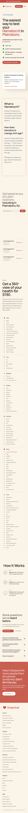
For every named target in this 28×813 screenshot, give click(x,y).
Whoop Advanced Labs (9, 741)
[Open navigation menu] (25, 6)
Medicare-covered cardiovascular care (11, 771)
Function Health (7, 734)
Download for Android (7, 718)
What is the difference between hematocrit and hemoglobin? (11, 651)
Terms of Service (6, 801)
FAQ (3, 787)
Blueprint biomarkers (9, 746)
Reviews (4, 785)
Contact (4, 790)
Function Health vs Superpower (9, 748)
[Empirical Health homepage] (7, 6)
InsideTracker (7, 739)
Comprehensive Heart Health (9, 759)
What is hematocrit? (8, 656)
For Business (5, 767)
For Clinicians (5, 764)
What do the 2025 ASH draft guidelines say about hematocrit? (12, 639)
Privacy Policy (5, 796)
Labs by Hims (7, 743)
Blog (3, 783)
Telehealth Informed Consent (9, 806)
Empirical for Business (7, 780)
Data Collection (6, 799)
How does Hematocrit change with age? (13, 130)
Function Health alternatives (9, 751)
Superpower (6, 736)
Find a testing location (7, 769)
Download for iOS (6, 715)
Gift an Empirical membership (9, 762)
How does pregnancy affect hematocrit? (10, 645)
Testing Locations (6, 727)
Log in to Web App (6, 723)
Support (4, 725)
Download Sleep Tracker (8, 720)
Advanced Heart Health (8, 757)
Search (22, 210)
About (3, 778)
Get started (19, 6)
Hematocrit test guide (10, 86)
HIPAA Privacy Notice (7, 804)
